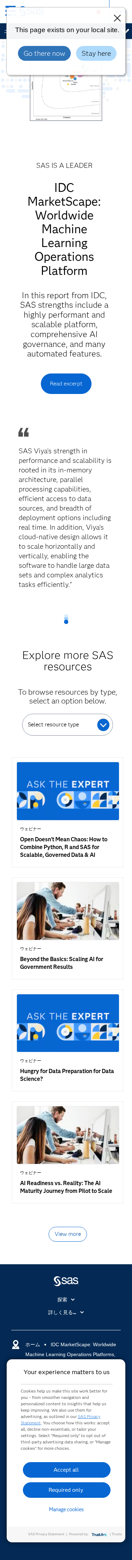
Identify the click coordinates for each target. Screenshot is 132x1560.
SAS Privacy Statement (46, 1534)
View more (68, 1234)
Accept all (66, 1469)
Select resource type (53, 724)
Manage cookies (66, 1509)
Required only (66, 1490)
